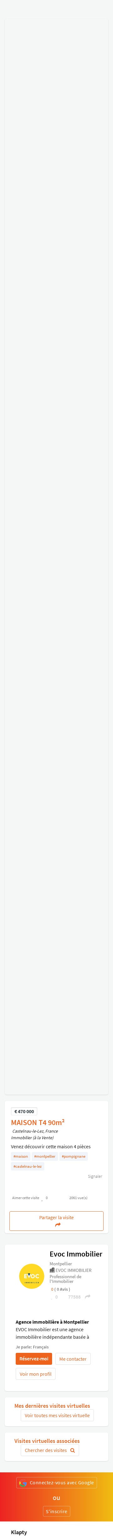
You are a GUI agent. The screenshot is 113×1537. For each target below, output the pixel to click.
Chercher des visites (46, 1450)
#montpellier (45, 1156)
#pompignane (73, 1156)
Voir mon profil (35, 1374)
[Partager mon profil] (86, 1296)
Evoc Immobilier (76, 1253)
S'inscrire (56, 1511)
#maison (20, 1156)
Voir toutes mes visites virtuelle (57, 1415)
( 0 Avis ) (62, 1289)
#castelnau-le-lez (27, 1166)
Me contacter (73, 1359)
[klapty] (31, 1276)
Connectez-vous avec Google (62, 1482)
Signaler (94, 1176)
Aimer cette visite (25, 1197)
